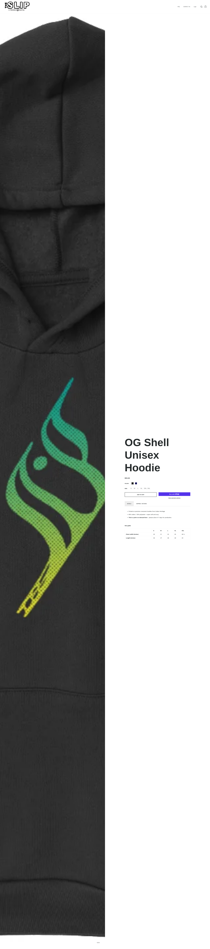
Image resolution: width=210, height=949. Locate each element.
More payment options (174, 498)
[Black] (132, 483)
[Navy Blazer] (136, 483)
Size (126, 488)
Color (126, 483)
